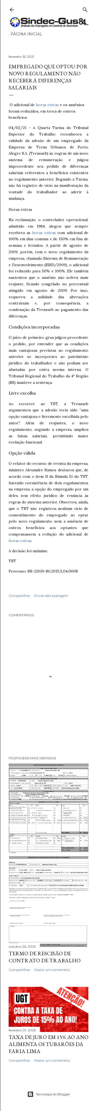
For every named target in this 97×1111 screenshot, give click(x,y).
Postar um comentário (52, 970)
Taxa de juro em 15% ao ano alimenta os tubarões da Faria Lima (48, 1044)
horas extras (47, 104)
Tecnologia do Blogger (53, 1094)
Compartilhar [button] (19, 596)
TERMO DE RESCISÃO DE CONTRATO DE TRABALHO (45, 957)
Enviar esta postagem (51, 596)
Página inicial (26, 34)
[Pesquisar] (85, 8)
